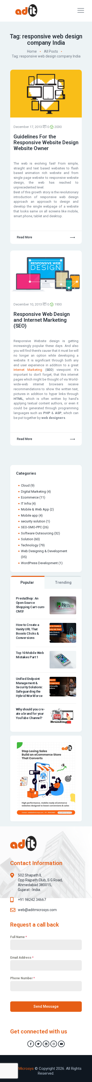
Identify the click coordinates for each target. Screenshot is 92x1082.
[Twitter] (38, 1044)
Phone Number (22, 978)
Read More (24, 237)
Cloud (25, 485)
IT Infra (26, 503)
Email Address (21, 957)
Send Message (46, 1006)
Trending (63, 582)
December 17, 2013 (28, 127)
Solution (27, 539)
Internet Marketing (28, 370)
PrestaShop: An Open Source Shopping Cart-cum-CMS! (30, 604)
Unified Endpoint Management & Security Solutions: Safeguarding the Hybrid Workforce (29, 687)
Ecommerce (30, 497)
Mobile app (29, 515)
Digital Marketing (33, 491)
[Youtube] (61, 1044)
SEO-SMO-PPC (31, 527)
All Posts (51, 51)
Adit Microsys (22, 1068)
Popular (27, 582)
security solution (33, 521)
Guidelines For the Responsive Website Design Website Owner (46, 142)
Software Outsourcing (37, 533)
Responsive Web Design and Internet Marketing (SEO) (42, 320)
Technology (29, 545)
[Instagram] (53, 1044)
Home (32, 51)
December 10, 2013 (28, 304)
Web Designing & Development (44, 551)
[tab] (27, 582)
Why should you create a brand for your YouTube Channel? (30, 713)
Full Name (18, 937)
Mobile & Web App (35, 509)
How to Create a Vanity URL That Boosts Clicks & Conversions (27, 631)
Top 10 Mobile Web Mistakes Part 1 (30, 655)
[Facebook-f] (30, 1044)
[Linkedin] (46, 1044)
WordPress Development (39, 563)
